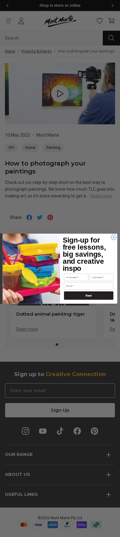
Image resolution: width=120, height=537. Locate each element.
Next (89, 295)
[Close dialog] (113, 237)
